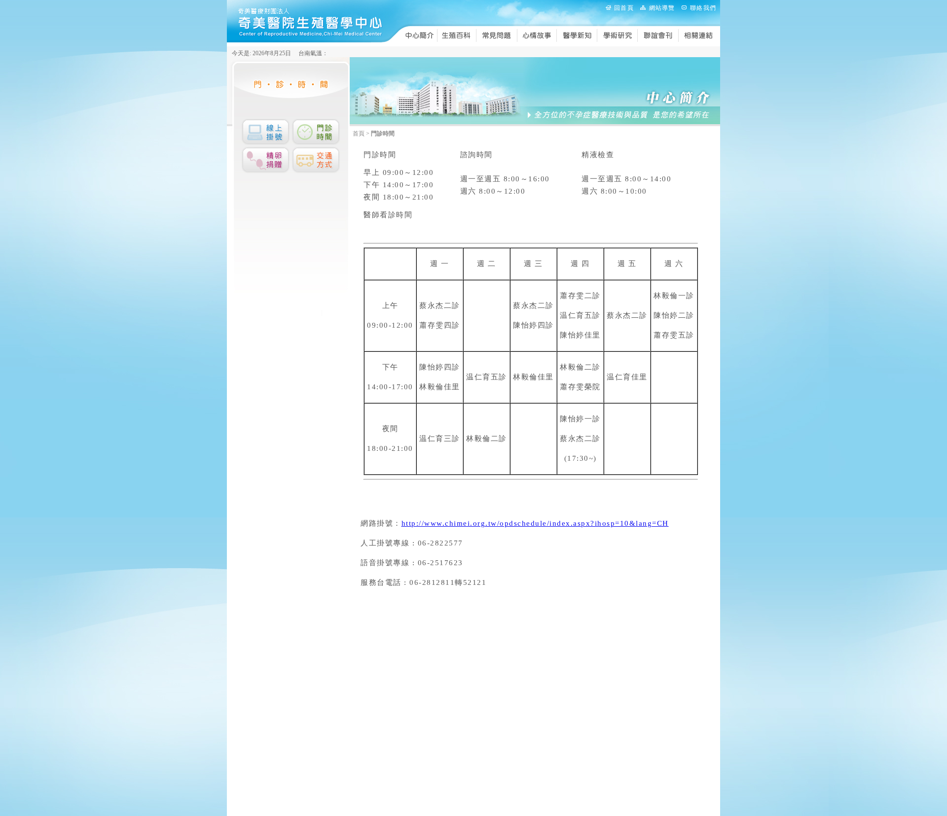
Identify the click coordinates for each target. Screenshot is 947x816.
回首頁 (624, 7)
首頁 (358, 133)
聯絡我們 (703, 7)
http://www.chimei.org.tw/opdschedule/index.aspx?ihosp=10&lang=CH (535, 523)
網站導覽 (662, 7)
